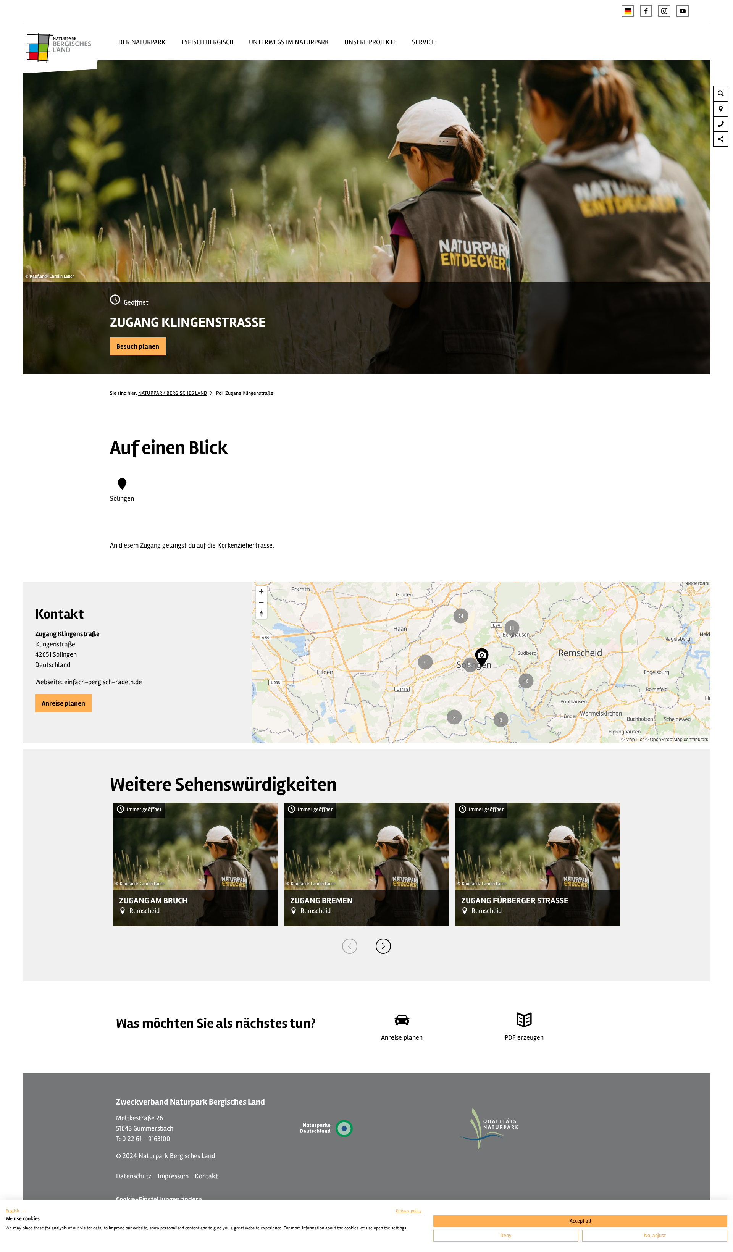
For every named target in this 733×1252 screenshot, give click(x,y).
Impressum (173, 1176)
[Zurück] (349, 946)
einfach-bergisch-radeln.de (103, 682)
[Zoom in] (261, 591)
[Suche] (720, 93)
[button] (646, 11)
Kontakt (206, 1176)
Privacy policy (409, 1211)
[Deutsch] (628, 11)
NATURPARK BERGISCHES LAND (172, 393)
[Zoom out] (261, 602)
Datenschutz (134, 1176)
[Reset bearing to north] (261, 613)
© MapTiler (632, 739)
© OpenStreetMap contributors (676, 739)
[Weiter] (383, 946)
